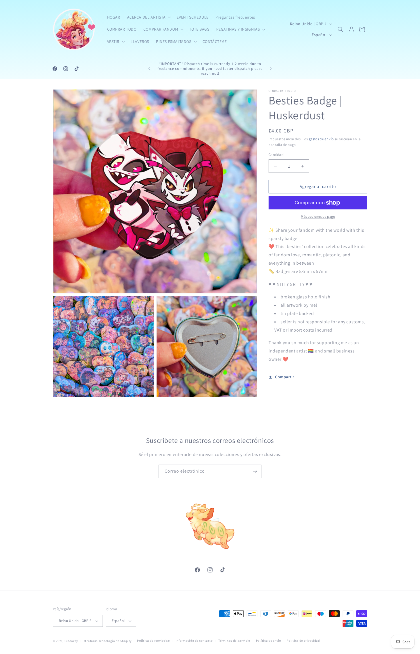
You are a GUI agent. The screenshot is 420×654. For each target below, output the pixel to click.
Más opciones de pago (318, 216)
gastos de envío (321, 139)
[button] (148, 17)
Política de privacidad (303, 641)
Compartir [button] (284, 377)
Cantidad (276, 154)
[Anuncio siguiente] (271, 68)
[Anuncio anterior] (149, 68)
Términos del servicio (234, 641)
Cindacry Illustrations (81, 641)
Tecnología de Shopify (115, 641)
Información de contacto (194, 641)
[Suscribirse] (255, 471)
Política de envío (268, 641)
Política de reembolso (153, 641)
